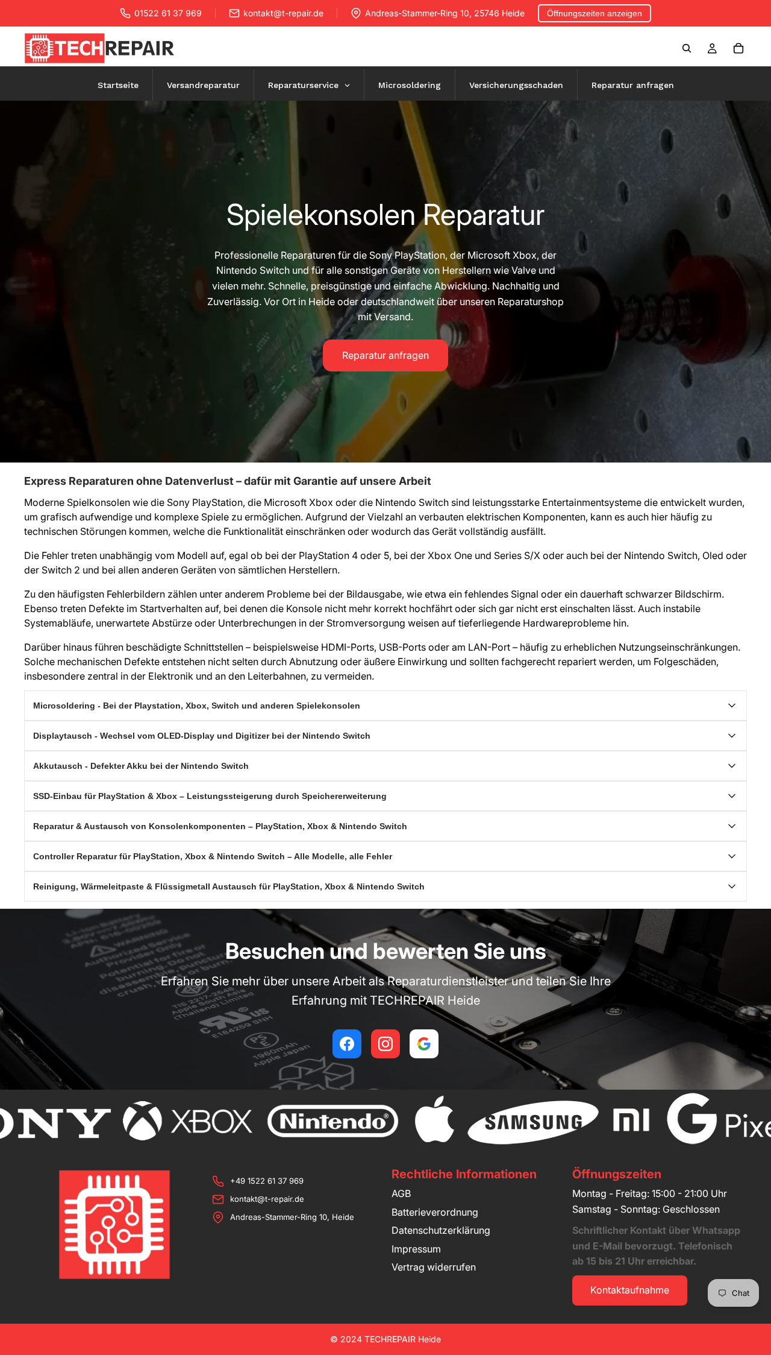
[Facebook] (346, 1043)
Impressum (416, 1249)
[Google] (424, 1043)
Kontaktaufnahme (629, 1290)
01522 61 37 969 (168, 13)
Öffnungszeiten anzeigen (594, 13)
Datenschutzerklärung (441, 1230)
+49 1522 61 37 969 (267, 1181)
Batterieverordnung (435, 1212)
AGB (401, 1193)
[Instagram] (385, 1043)
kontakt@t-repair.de (283, 13)
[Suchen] (686, 48)
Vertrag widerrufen (434, 1267)
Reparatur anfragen (385, 355)
